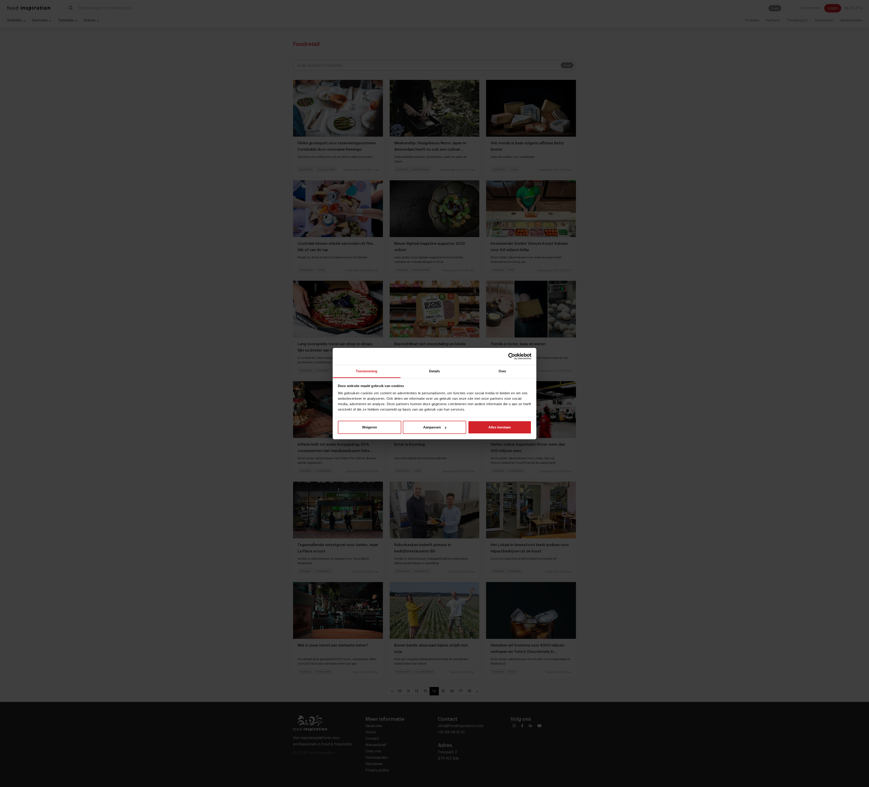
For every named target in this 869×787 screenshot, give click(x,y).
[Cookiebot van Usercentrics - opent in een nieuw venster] (511, 356)
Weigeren (369, 427)
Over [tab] (502, 371)
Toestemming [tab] (366, 371)
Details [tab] (434, 371)
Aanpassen (432, 427)
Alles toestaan (499, 427)
